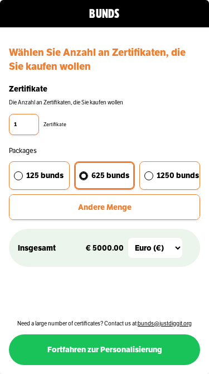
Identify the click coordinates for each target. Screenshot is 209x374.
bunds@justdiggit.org (165, 323)
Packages (23, 150)
